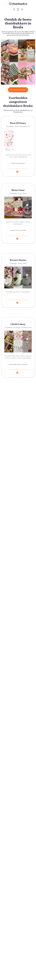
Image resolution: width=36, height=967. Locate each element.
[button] (18, 9)
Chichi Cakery (18, 324)
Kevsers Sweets (18, 260)
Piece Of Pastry (18, 123)
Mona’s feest (18, 190)
